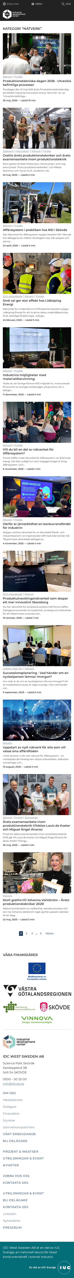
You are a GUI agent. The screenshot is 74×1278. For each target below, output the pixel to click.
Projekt (18, 76)
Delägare (8, 151)
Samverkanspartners (19, 1127)
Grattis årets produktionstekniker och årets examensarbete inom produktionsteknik (37, 128)
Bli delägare (15, 1141)
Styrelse (9, 1120)
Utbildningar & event (23, 1158)
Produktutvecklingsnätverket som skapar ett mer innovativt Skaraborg (37, 571)
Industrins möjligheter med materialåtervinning (37, 347)
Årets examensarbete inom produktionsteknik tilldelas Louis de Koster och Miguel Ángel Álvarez (37, 794)
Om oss (9, 1093)
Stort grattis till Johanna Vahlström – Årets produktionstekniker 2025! (37, 872)
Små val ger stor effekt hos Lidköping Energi (37, 273)
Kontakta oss (15, 1183)
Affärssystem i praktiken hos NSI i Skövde (37, 202)
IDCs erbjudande (12, 296)
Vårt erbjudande (19, 1134)
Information (22, 151)
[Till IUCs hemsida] (50, 1267)
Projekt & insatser (20, 1151)
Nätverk (7, 76)
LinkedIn (9, 1214)
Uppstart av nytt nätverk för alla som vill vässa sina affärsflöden (37, 720)
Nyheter (11, 1165)
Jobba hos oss (16, 1176)
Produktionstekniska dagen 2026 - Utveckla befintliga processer (37, 53)
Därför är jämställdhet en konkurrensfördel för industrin (37, 496)
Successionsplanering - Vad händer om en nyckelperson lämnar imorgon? (37, 645)
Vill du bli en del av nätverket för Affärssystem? (37, 422)
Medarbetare (13, 1100)
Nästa (50, 933)
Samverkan (31, 817)
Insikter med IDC (13, 668)
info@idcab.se (13, 1084)
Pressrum (12, 1227)
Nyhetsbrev (12, 1221)
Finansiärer (11, 1113)
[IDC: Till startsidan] (14, 14)
